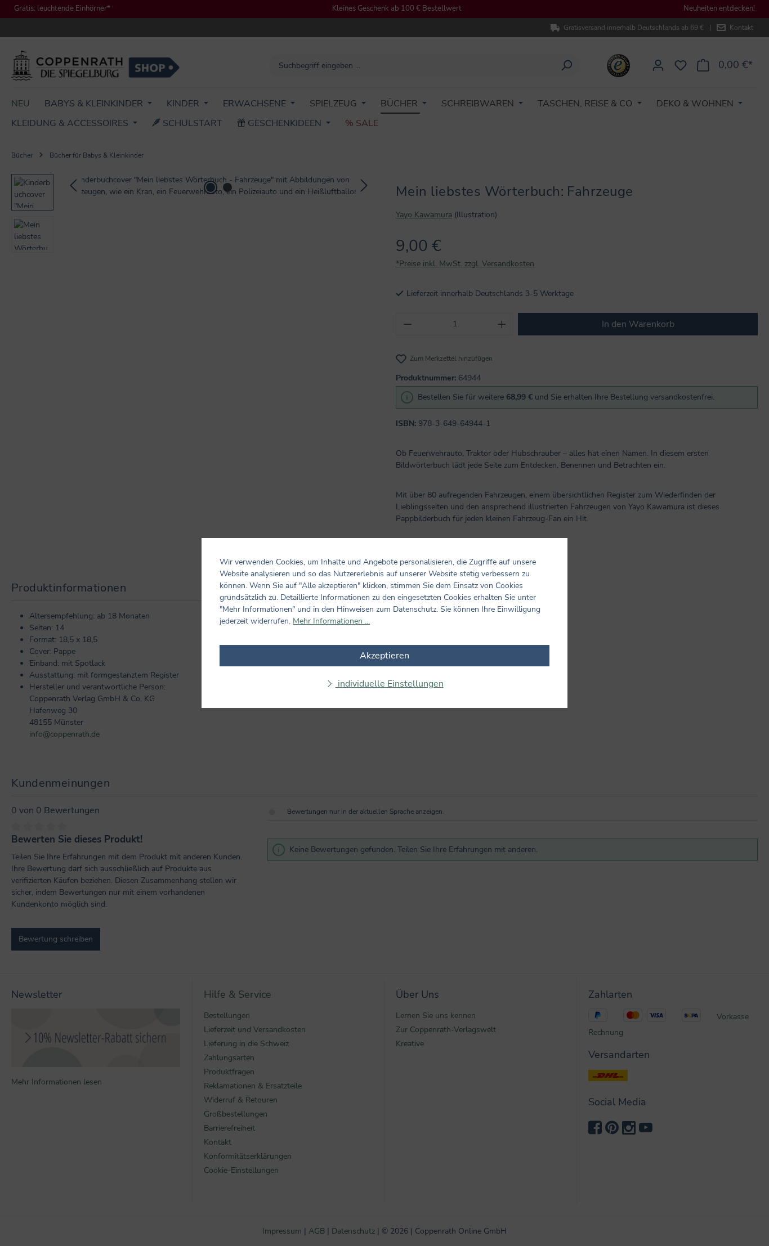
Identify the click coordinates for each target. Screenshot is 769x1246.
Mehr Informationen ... (331, 621)
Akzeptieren (384, 655)
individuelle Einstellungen (390, 684)
